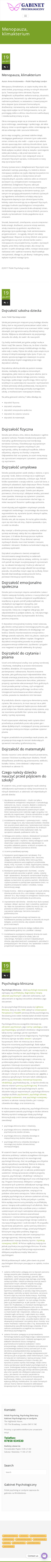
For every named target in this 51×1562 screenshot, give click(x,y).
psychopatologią (9, 1030)
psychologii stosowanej (37, 990)
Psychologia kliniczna (17, 983)
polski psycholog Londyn (23, 1539)
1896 (23, 1010)
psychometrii (23, 1094)
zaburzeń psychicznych (11, 996)
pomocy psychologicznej (26, 1085)
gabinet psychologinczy (10, 1535)
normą (29, 1027)
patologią (37, 1027)
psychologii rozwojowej (37, 1097)
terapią (39, 993)
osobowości (30, 1344)
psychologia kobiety (33, 1542)
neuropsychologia (11, 1146)
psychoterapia (16, 1080)
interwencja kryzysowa (32, 1080)
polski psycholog (8, 1539)
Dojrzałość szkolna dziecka (21, 310)
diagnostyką (30, 993)
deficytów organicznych (13, 1353)
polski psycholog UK (39, 1539)
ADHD (15, 1243)
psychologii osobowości (12, 1097)
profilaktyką (18, 993)
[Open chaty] (44, 1556)
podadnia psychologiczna (38, 1535)
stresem (27, 1038)
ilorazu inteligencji (28, 1341)
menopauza (24, 1535)
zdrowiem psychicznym (11, 1027)
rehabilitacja (7, 1082)
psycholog (7, 1542)
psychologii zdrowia (38, 1094)
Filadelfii (17, 1013)
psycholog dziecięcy (19, 1542)
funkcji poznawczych (32, 1348)
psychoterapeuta (8, 1546)
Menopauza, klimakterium (21, 75)
